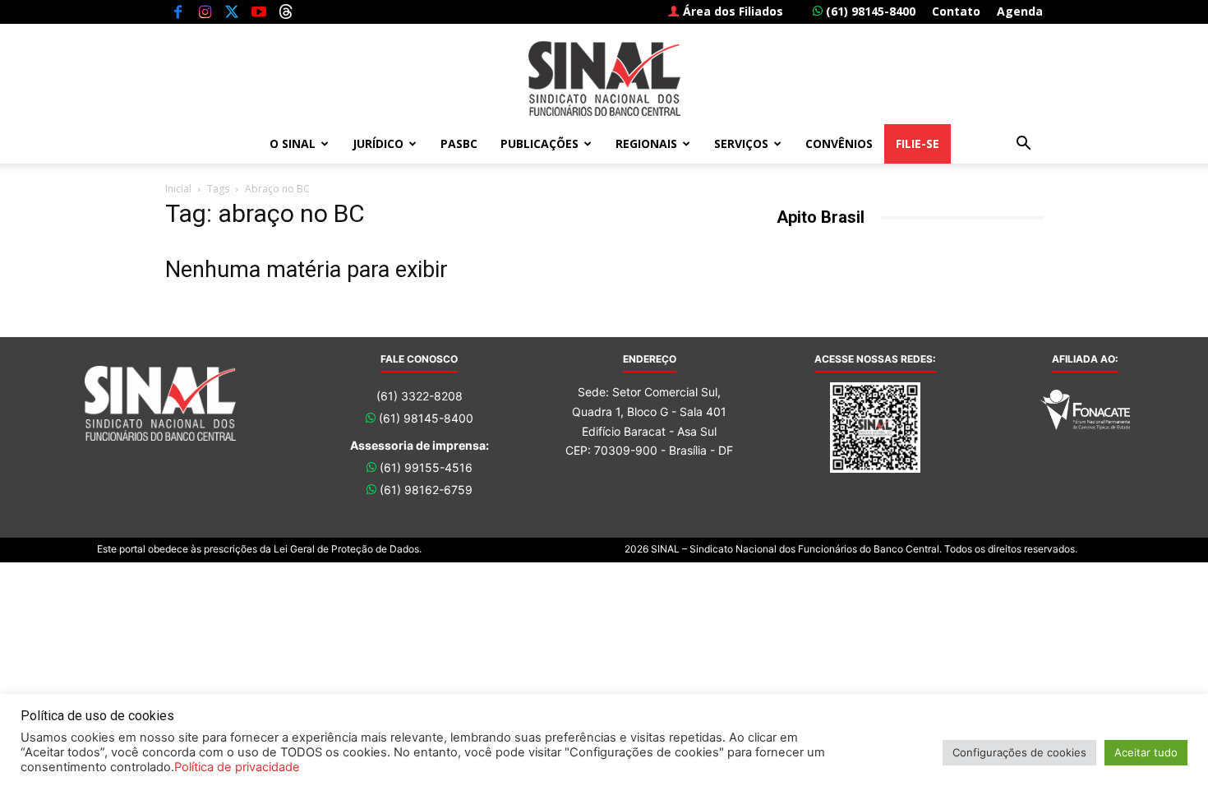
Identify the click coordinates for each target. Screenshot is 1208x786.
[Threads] (286, 11)
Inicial (178, 189)
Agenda (1020, 11)
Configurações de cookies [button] (1019, 752)
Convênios (839, 143)
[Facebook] (177, 11)
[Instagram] (204, 11)
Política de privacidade (237, 767)
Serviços (741, 143)
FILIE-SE (917, 143)
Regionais (646, 143)
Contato (956, 11)
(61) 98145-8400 (869, 11)
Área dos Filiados (731, 11)
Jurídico (378, 143)
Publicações (539, 143)
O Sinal (293, 143)
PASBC (458, 143)
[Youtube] (259, 11)
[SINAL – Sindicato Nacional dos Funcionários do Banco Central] (604, 78)
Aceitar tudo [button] (1146, 752)
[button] (1023, 145)
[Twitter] (231, 11)
